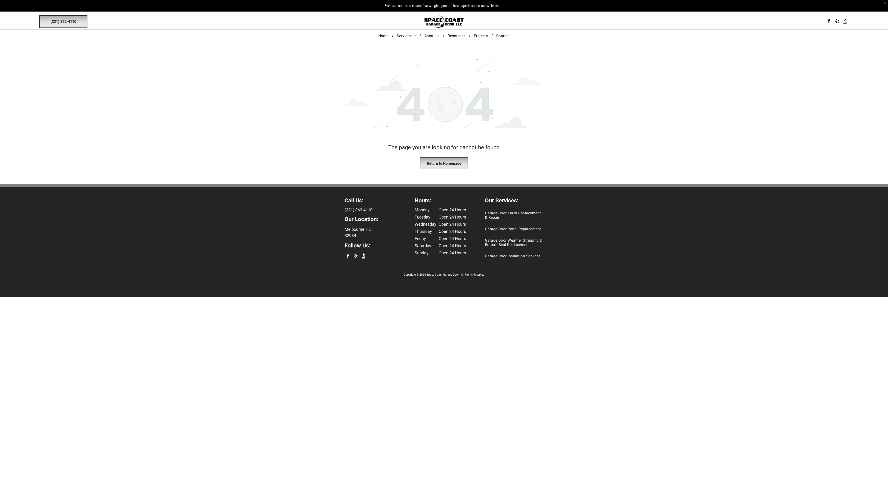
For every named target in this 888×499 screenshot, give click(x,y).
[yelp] (837, 22)
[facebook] (829, 22)
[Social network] (845, 22)
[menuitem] (384, 36)
